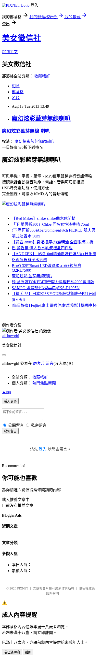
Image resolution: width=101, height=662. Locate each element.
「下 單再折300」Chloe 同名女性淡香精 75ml (50, 224)
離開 (28, 652)
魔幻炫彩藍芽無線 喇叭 (26, 130)
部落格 (18, 92)
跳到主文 (10, 52)
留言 (49, 363)
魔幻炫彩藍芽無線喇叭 (41, 118)
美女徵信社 (21, 38)
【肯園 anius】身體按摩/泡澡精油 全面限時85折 (52, 242)
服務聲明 (52, 593)
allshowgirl (10, 336)
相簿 (16, 86)
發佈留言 (10, 431)
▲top (6, 392)
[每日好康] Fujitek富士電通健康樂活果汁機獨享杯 (54, 305)
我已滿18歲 (12, 652)
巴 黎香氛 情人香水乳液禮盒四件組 (42, 248)
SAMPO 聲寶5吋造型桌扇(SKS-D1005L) (46, 288)
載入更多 (10, 401)
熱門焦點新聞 (44, 383)
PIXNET (22, 588)
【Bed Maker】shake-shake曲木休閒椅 (44, 218)
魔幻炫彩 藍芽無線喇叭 (32, 276)
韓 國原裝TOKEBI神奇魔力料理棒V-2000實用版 (53, 282)
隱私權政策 (87, 588)
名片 (16, 98)
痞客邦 (39, 363)
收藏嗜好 (42, 76)
